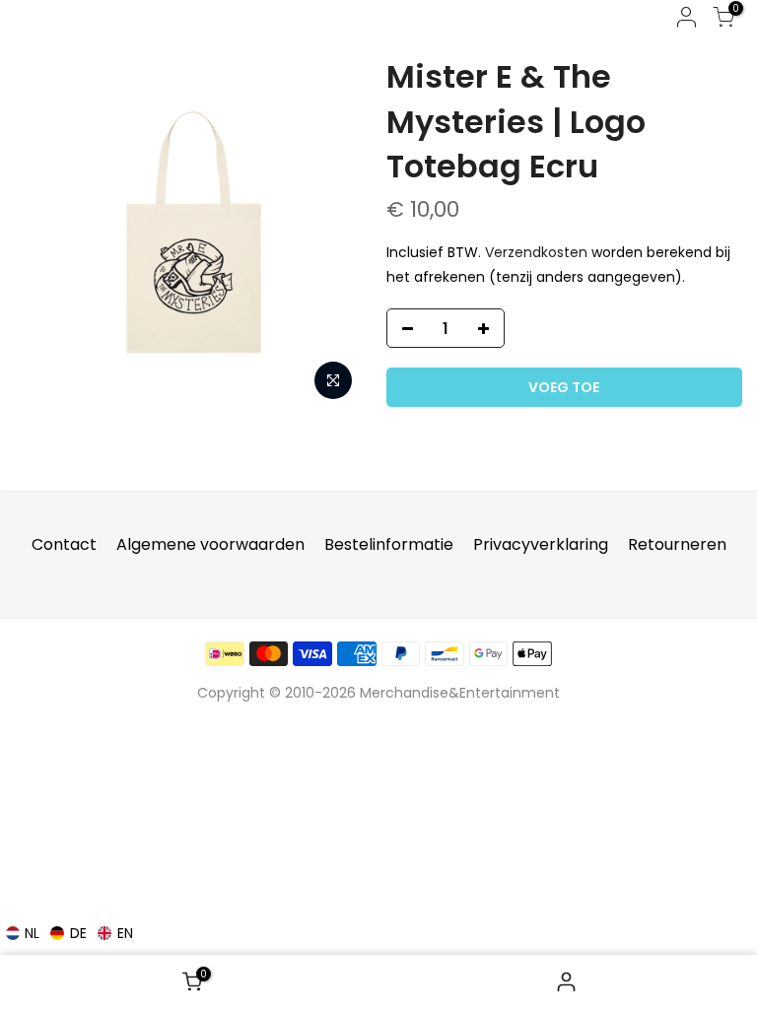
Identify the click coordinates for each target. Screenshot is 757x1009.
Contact (64, 544)
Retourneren (677, 544)
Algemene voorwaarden (210, 544)
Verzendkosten (536, 252)
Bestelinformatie (388, 544)
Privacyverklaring (540, 544)
